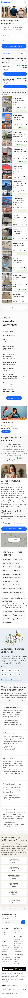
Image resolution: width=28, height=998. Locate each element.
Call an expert (6, 431)
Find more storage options (14, 46)
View (15, 74)
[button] (14, 41)
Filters (23, 53)
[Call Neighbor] (25, 2)
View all (14, 308)
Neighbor (4, 908)
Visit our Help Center (14, 398)
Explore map (7, 53)
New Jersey (16, 908)
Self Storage (10, 908)
